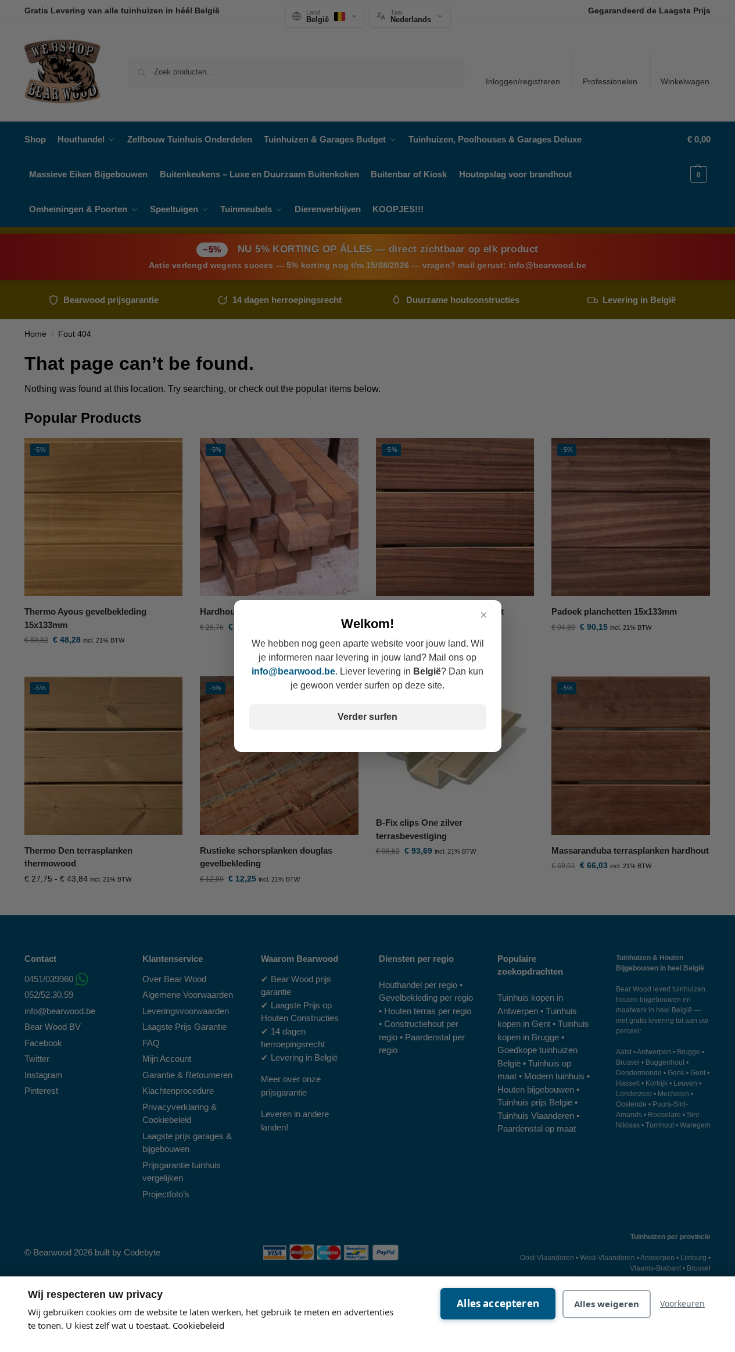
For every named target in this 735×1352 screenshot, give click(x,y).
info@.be (293, 671)
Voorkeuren (682, 1303)
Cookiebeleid (198, 1325)
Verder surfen (367, 717)
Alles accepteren (498, 1303)
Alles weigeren (606, 1304)
